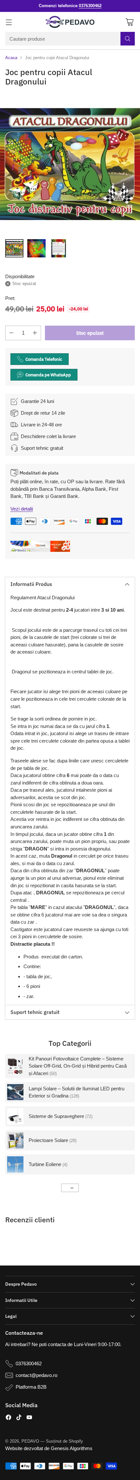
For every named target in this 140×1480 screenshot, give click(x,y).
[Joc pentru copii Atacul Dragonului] (70, 164)
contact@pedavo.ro (36, 1375)
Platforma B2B (31, 1387)
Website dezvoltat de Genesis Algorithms (48, 1448)
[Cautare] (127, 38)
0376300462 (29, 1363)
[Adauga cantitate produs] (35, 333)
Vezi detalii (21, 509)
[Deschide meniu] (8, 22)
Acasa (11, 57)
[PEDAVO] (70, 22)
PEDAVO (30, 1441)
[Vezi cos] (129, 22)
